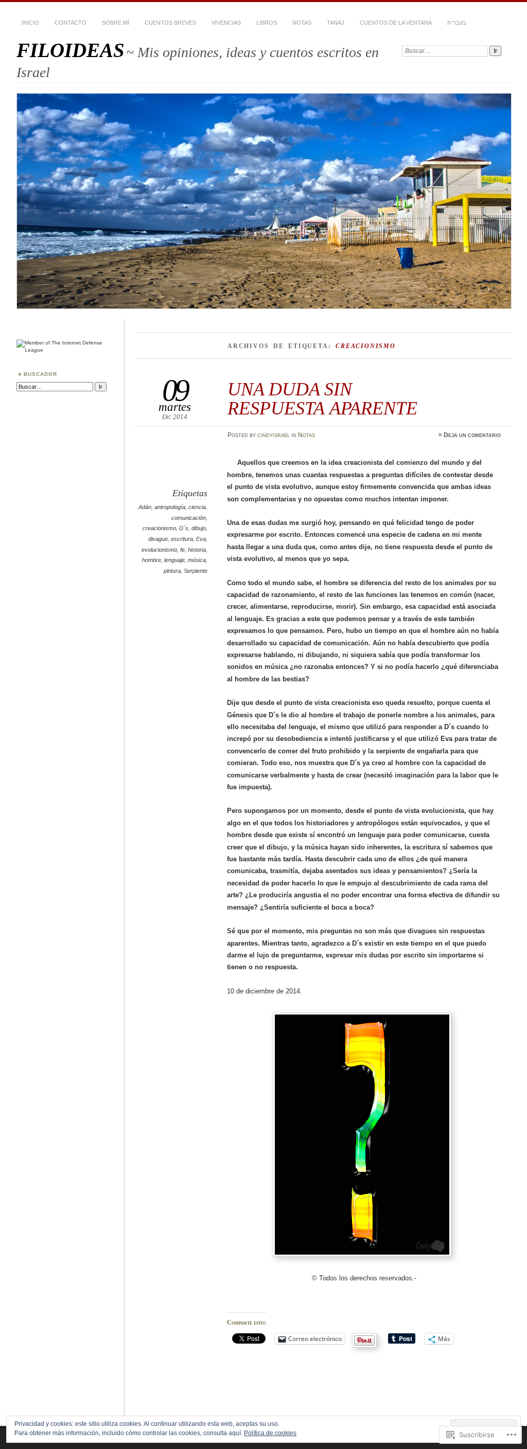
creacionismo (159, 528)
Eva (201, 539)
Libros (266, 23)
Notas (301, 23)
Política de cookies (270, 1433)
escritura (182, 539)
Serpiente (195, 571)
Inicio (30, 23)
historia (197, 550)
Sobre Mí (115, 23)
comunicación (188, 518)
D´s (183, 528)
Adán (144, 507)
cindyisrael (273, 435)
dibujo (198, 528)
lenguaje (174, 560)
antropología (169, 507)
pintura (172, 571)
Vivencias (226, 23)
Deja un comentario (472, 435)
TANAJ (335, 23)
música (197, 560)
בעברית (456, 23)
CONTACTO (70, 23)
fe (182, 550)
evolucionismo (159, 550)
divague (158, 539)
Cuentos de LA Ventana (396, 23)
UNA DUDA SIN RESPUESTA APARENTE (322, 398)
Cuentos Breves (170, 23)
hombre (151, 560)
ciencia (197, 507)
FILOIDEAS (70, 50)
